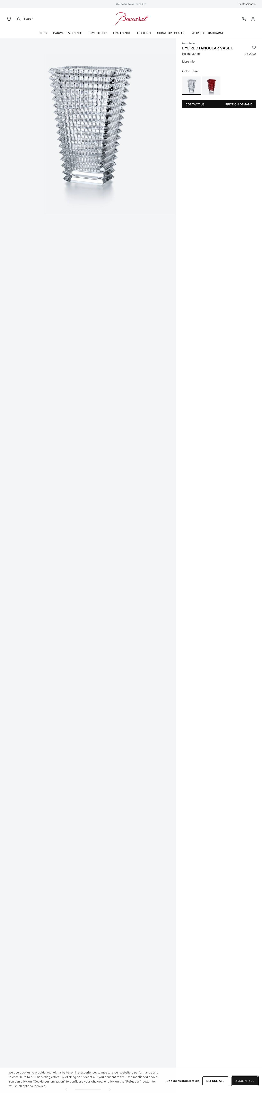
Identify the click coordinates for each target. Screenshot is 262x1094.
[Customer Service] (244, 18)
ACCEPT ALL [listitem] (244, 1081)
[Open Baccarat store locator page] (9, 18)
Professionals (247, 4)
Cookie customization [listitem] (182, 1081)
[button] (253, 18)
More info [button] (188, 61)
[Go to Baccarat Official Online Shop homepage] (131, 18)
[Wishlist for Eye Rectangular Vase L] (254, 48)
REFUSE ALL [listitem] (215, 1081)
